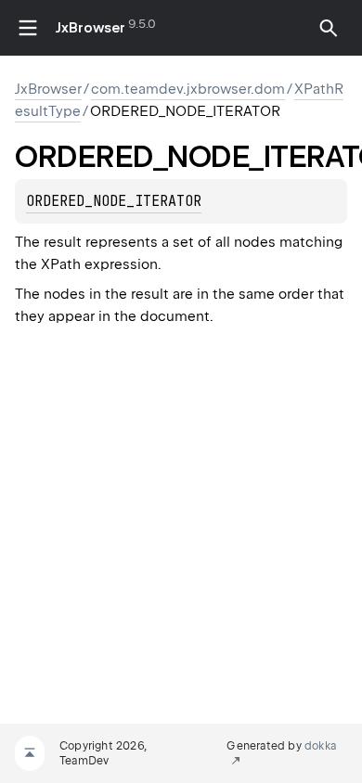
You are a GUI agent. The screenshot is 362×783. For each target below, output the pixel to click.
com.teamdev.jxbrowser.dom (188, 89)
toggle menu (28, 28)
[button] (328, 27)
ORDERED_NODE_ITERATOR (113, 201)
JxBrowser (90, 27)
